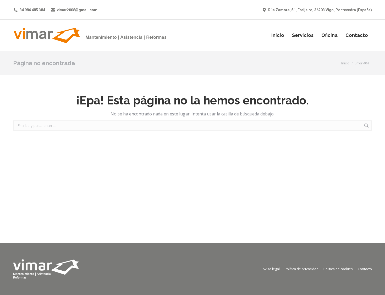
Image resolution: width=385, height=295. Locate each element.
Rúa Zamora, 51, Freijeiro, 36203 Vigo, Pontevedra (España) (320, 10)
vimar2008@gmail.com (77, 10)
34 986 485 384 (32, 10)
